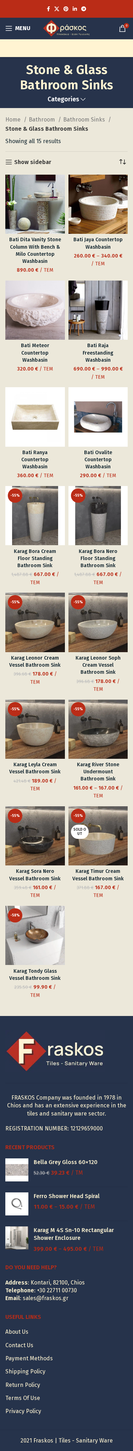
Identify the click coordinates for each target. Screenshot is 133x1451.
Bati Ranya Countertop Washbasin (35, 460)
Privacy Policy (23, 1411)
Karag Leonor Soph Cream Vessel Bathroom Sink (98, 665)
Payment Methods (29, 1358)
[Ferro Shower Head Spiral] (16, 1203)
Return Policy (22, 1385)
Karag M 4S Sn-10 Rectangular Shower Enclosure (74, 1234)
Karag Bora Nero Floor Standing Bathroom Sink (98, 558)
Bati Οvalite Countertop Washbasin (98, 460)
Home (13, 119)
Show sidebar (32, 162)
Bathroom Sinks (84, 119)
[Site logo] (66, 27)
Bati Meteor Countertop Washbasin (35, 353)
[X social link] (56, 8)
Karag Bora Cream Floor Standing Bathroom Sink (35, 558)
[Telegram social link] (83, 8)
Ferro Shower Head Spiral (67, 1196)
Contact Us (19, 1345)
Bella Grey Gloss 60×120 (66, 1162)
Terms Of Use (22, 1398)
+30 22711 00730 (57, 1290)
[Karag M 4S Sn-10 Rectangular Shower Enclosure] (16, 1239)
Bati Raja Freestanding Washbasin (98, 353)
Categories (63, 99)
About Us (16, 1331)
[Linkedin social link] (75, 8)
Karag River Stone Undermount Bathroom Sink (98, 772)
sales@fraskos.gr (45, 1298)
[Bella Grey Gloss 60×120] (16, 1169)
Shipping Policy (25, 1371)
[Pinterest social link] (66, 8)
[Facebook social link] (48, 8)
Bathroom (42, 119)
